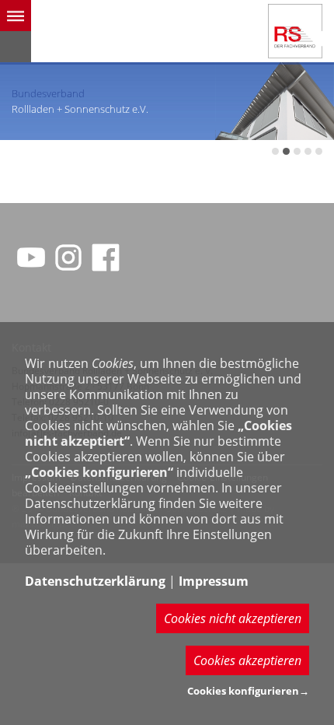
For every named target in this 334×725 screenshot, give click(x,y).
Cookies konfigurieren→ (248, 691)
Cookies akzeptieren (247, 660)
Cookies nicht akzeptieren (232, 618)
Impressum (214, 581)
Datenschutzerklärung (95, 581)
